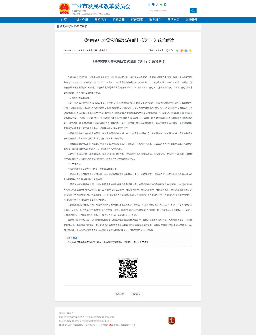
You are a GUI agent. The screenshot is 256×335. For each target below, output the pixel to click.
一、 (70, 98)
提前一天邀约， (185, 195)
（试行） (142, 61)
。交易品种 (101, 189)
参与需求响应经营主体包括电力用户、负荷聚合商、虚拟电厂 (133, 174)
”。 (160, 113)
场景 (107, 225)
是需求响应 (75, 220)
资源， (133, 195)
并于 (160, 87)
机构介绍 (82, 19)
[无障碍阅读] (169, 4)
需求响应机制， (171, 123)
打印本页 (120, 294)
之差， (151, 225)
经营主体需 (172, 174)
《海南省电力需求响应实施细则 (113, 61)
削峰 (102, 225)
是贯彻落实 (184, 123)
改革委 (77, 87)
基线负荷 (128, 225)
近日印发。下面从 (171, 87)
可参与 (116, 195)
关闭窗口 (136, 294)
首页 (64, 19)
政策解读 (158, 61)
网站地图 (62, 313)
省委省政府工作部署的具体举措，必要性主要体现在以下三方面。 (99, 128)
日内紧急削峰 (70, 200)
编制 (74, 98)
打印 (171, 50)
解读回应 (137, 19)
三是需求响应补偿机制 (78, 205)
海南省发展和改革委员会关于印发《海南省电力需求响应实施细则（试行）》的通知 (108, 242)
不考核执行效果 (145, 230)
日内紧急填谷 (85, 200)
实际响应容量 (115, 225)
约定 (111, 195)
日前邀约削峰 (155, 195)
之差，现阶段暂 (130, 230)
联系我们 (70, 313)
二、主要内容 (74, 164)
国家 (70, 103)
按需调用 (143, 195)
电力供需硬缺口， (95, 195)
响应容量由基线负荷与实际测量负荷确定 (121, 220)
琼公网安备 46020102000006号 (123, 325)
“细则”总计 (73, 169)
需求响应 (123, 195)
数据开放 (192, 19)
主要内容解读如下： (109, 169)
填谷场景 (80, 230)
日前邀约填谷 (171, 195)
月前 (106, 195)
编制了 (92, 87)
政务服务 (155, 19)
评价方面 (85, 220)
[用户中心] (157, 4)
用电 (74, 179)
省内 (85, 195)
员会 (83, 87)
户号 (78, 179)
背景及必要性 (82, 98)
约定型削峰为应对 (74, 195)
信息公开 (119, 19)
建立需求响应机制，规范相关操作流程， (130, 77)
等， (164, 174)
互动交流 (173, 19)
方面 (91, 184)
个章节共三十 (86, 169)
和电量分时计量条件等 (91, 179)
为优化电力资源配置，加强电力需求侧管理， (89, 77)
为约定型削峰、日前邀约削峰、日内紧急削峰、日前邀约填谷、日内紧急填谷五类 (149, 189)
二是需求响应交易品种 (78, 184)
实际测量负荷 (141, 225)
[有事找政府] (153, 4)
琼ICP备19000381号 (76, 325)
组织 (87, 87)
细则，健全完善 (156, 123)
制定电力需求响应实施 (138, 123)
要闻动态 (100, 19)
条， (97, 169)
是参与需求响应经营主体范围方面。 (87, 174)
